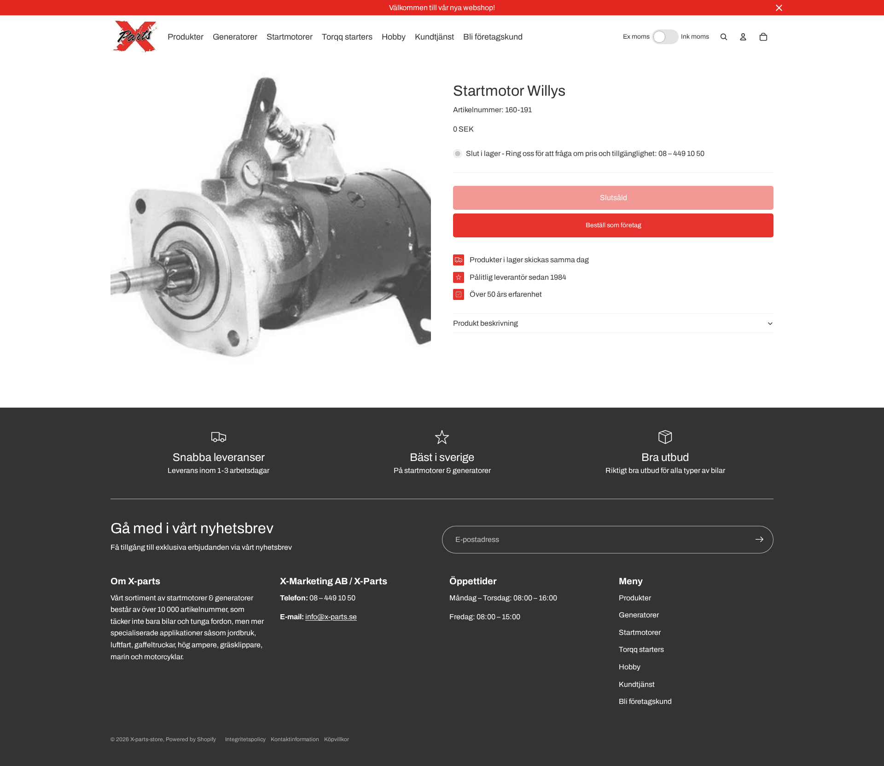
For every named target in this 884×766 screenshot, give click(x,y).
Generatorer (639, 615)
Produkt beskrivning (485, 323)
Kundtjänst (637, 684)
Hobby (629, 667)
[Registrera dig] (759, 539)
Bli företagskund (645, 701)
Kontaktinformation (295, 739)
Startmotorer (640, 632)
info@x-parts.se (331, 617)
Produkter (635, 598)
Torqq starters (641, 649)
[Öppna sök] (724, 37)
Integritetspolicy (245, 739)
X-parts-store (146, 739)
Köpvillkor (336, 739)
